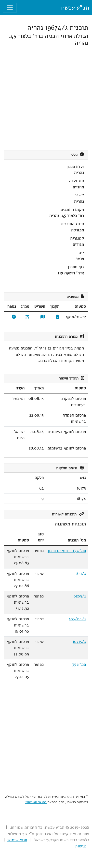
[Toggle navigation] (10, 8)
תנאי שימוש (17, 840)
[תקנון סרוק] (57, 317)
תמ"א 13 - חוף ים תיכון (67, 550)
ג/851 (81, 573)
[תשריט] (42, 317)
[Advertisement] (46, 98)
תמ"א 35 (79, 664)
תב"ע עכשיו (75, 8)
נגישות (81, 846)
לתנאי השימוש (36, 801)
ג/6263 (80, 596)
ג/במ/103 (77, 619)
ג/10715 (79, 641)
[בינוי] (14, 317)
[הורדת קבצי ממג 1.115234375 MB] (27, 317)
